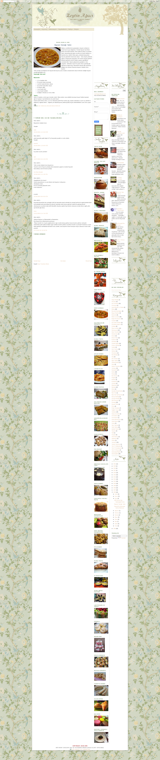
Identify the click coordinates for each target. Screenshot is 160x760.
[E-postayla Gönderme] (35, 104)
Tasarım (114, 431)
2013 (114, 477)
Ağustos (117, 510)
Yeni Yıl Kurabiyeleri (116, 448)
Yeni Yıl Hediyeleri (116, 446)
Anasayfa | (37, 29)
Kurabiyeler (114, 381)
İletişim (76, 29)
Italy (113, 356)
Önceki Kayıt (89, 261)
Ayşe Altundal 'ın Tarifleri (118, 307)
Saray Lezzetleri (116, 413)
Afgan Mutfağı (115, 299)
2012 (114, 479)
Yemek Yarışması (116, 444)
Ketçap (113, 374)
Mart (116, 521)
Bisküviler (114, 315)
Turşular (114, 434)
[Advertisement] (64, 36)
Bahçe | (70, 29)
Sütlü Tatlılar (115, 427)
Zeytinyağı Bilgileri (116, 452)
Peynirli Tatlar (115, 404)
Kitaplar (113, 377)
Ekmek (113, 335)
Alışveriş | (44, 29)
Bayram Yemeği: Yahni (62, 45)
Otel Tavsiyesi (115, 400)
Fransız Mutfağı (115, 345)
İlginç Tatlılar (115, 360)
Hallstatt (114, 351)
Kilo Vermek (115, 375)
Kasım (116, 496)
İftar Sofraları (115, 358)
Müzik (113, 389)
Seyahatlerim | (63, 29)
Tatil (113, 432)
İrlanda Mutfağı (115, 362)
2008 (114, 487)
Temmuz (117, 512)
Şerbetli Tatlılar (115, 429)
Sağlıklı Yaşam (115, 410)
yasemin (36, 143)
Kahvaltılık (114, 370)
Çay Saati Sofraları (116, 322)
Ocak (116, 526)
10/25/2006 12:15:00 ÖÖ (41, 132)
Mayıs (116, 517)
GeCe (75, 751)
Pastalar (114, 402)
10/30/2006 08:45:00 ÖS (41, 196)
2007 (114, 490)
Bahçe (113, 309)
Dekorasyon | (53, 29)
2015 (114, 472)
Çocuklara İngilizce (116, 324)
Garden (113, 347)
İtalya (113, 364)
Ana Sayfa (63, 261)
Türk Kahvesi (115, 436)
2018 (114, 468)
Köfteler (113, 379)
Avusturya (114, 305)
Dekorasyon (114, 330)
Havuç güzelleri (119, 148)
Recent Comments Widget (116, 290)
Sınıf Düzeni (115, 417)
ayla (35, 157)
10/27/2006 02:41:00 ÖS (41, 159)
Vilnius (113, 440)
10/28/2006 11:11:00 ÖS (41, 174)
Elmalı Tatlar (115, 337)
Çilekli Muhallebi (120, 162)
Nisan (116, 519)
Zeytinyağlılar (115, 453)
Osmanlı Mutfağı (116, 398)
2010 (114, 483)
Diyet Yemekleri (115, 332)
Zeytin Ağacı (88, 751)
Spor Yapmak (115, 425)
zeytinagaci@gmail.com (100, 94)
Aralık (116, 494)
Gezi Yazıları (115, 349)
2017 (114, 470)
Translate (123, 538)
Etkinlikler (114, 341)
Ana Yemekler (42, 105)
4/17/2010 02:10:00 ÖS (40, 230)
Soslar (113, 423)
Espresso (114, 339)
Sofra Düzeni (115, 421)
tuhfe (35, 130)
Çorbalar (114, 326)
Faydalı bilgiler (115, 343)
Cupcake (114, 320)
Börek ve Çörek (115, 316)
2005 (114, 528)
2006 (114, 492)
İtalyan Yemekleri (116, 366)
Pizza (113, 406)
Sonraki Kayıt (37, 261)
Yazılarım (114, 442)
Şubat (116, 523)
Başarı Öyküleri (115, 313)
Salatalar (114, 412)
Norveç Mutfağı (115, 396)
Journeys (114, 368)
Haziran (117, 515)
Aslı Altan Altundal (38, 172)
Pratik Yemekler (115, 408)
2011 (114, 481)
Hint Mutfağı (115, 354)
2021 (114, 464)
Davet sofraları (115, 328)
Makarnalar (114, 385)
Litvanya (114, 383)
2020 (114, 466)
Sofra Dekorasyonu (116, 419)
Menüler (114, 387)
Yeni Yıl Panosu (115, 450)
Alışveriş (114, 301)
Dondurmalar (115, 334)
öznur (35, 211)
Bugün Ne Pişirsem (116, 318)
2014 (114, 474)
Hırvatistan (114, 353)
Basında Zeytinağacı (117, 311)
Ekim (116, 498)
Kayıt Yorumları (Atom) (43, 264)
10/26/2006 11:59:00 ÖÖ (41, 145)
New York (114, 393)
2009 (114, 485)
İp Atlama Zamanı (120, 98)
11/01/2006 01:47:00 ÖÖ (41, 213)
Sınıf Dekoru (115, 415)
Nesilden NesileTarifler (53, 105)
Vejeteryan (114, 438)
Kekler (113, 372)
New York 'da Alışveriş (117, 394)
